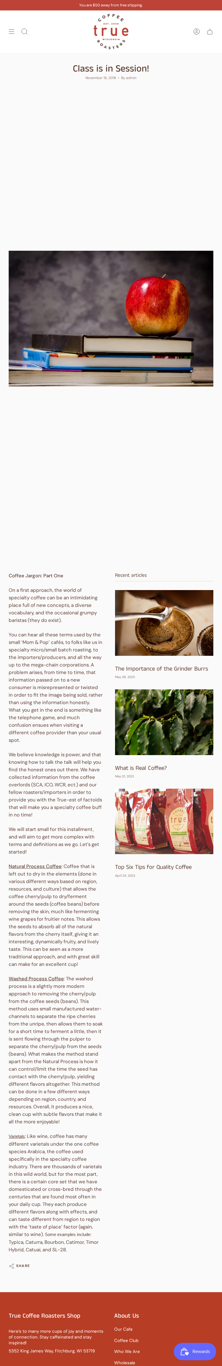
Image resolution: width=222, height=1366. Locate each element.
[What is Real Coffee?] (164, 722)
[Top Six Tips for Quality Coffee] (164, 821)
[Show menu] (11, 31)
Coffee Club (126, 1340)
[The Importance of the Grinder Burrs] (164, 623)
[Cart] (210, 31)
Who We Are (127, 1351)
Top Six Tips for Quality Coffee (153, 867)
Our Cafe (123, 1329)
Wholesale (124, 1363)
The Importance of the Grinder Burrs (161, 669)
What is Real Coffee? (141, 768)
